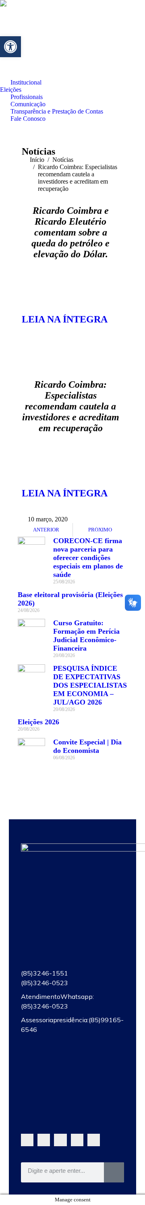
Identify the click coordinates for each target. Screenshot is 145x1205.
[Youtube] (60, 1140)
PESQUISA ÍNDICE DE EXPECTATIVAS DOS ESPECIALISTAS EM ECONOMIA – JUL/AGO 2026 (90, 685)
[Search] (114, 1172)
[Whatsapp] (27, 1140)
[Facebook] (43, 1140)
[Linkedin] (93, 1140)
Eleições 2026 (38, 722)
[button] (10, 46)
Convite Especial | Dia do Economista (87, 746)
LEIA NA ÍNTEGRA (65, 319)
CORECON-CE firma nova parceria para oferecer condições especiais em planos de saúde (88, 558)
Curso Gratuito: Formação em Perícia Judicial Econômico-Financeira (86, 635)
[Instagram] (77, 1140)
